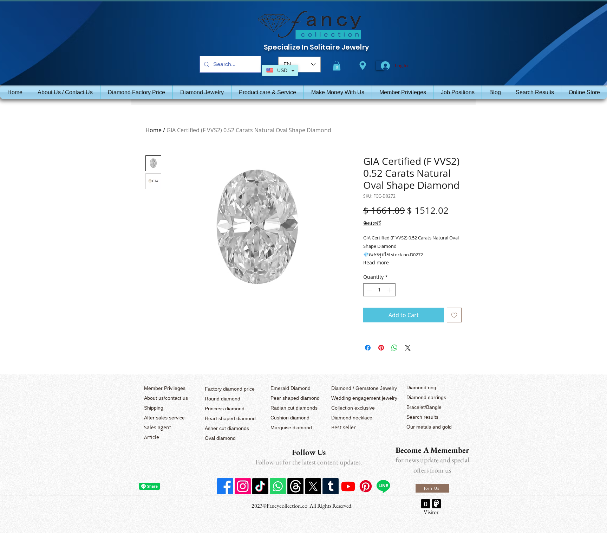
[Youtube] (348, 486)
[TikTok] (260, 486)
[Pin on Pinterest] (381, 347)
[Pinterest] (366, 486)
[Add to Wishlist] (454, 315)
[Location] (362, 65)
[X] (313, 486)
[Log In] (380, 65)
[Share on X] (408, 347)
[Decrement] (368, 290)
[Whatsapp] (278, 486)
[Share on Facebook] (368, 347)
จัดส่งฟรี (372, 222)
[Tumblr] (330, 486)
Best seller (343, 427)
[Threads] (295, 486)
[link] (337, 65)
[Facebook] (225, 486)
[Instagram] (243, 486)
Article (151, 437)
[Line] (383, 486)
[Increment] (390, 290)
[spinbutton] (379, 290)
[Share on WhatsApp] (394, 347)
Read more (376, 262)
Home (153, 130)
